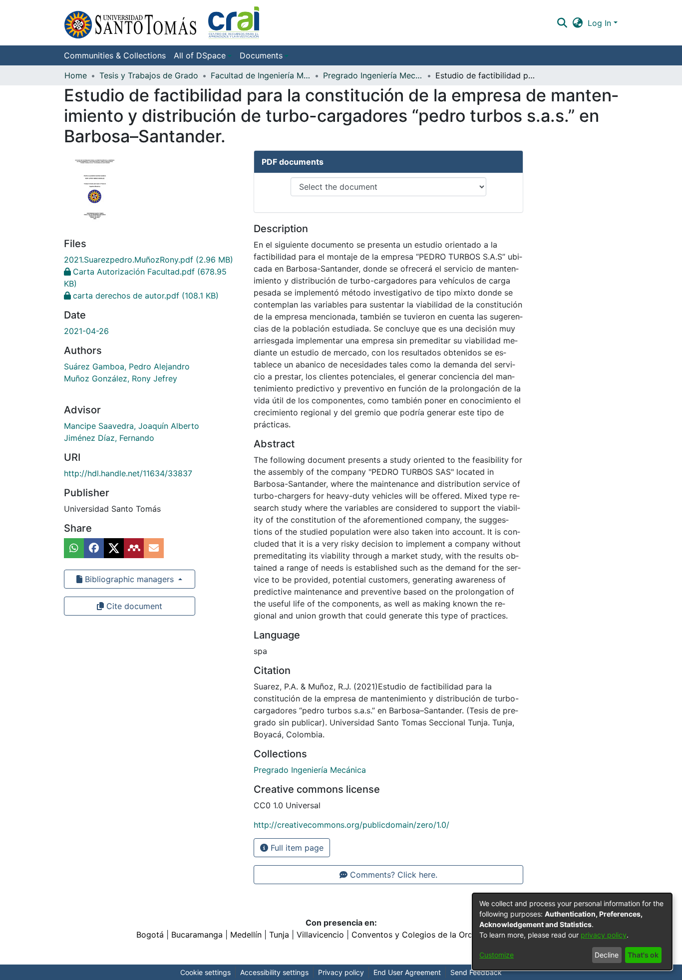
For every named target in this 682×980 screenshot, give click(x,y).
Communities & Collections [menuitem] (115, 55)
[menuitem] (203, 55)
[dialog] (572, 931)
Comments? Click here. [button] (392, 875)
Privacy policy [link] (341, 972)
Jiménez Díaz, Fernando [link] (109, 438)
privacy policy (604, 935)
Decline (607, 955)
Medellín (246, 935)
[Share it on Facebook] (94, 548)
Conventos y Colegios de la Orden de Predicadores (448, 935)
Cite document (133, 606)
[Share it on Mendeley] (134, 548)
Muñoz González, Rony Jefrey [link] (120, 378)
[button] (161, 22)
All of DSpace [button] (200, 55)
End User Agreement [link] (407, 972)
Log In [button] (601, 23)
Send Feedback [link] (476, 972)
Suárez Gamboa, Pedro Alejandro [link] (127, 366)
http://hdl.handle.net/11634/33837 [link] (128, 473)
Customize (496, 955)
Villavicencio (320, 935)
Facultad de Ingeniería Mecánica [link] (261, 75)
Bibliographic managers (129, 579)
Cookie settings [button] (205, 972)
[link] (148, 260)
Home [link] (75, 75)
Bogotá (150, 935)
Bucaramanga (197, 935)
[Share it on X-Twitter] (114, 548)
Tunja (279, 935)
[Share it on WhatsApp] (74, 548)
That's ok (643, 955)
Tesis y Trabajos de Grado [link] (148, 75)
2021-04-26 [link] (86, 331)
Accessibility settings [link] (274, 972)
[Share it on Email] (154, 548)
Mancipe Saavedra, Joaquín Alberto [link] (131, 426)
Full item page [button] (296, 848)
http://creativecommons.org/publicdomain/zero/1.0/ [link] (351, 825)
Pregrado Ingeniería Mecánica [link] (373, 75)
